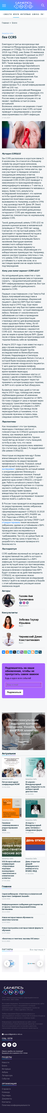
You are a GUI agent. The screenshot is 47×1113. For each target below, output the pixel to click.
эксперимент (9, 469)
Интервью (25, 14)
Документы (7, 1099)
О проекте (6, 1089)
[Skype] (29, 652)
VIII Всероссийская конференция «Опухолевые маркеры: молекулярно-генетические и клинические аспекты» (11, 869)
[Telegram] (18, 652)
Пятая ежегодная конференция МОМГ (11, 783)
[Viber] (21, 652)
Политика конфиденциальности (16, 1105)
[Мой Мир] (10, 652)
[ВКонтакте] (3, 652)
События (6, 1079)
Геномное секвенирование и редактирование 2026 (10, 826)
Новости (7, 14)
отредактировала (11, 522)
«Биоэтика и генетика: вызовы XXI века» (20, 938)
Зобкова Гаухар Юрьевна (29, 621)
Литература (7, 1075)
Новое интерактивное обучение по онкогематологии (17, 918)
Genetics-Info (7, 33)
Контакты (6, 1102)
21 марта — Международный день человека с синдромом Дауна (33, 826)
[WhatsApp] (25, 652)
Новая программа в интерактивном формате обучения (22, 929)
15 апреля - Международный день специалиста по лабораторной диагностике (35, 787)
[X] (14, 652)
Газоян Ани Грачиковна (26, 597)
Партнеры (6, 1095)
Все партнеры (37, 949)
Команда (6, 1092)
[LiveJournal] (40, 652)
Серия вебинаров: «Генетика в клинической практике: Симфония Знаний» (22, 895)
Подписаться (14, 692)
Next (40, 963)
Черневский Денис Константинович (30, 638)
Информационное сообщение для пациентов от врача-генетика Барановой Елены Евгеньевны (22, 906)
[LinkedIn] (36, 652)
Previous (7, 963)
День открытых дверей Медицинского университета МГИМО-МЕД (32, 866)
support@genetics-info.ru (13, 1034)
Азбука (35, 14)
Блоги (16, 14)
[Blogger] (32, 652)
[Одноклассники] (7, 652)
